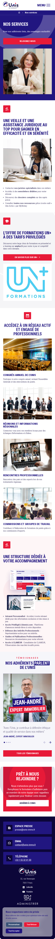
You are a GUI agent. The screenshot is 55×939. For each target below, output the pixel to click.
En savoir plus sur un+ (26, 257)
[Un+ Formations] (27, 897)
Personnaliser (14, 925)
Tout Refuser (32, 925)
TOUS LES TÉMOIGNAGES (27, 753)
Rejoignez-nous (27, 41)
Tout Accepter (14, 931)
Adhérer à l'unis (27, 803)
